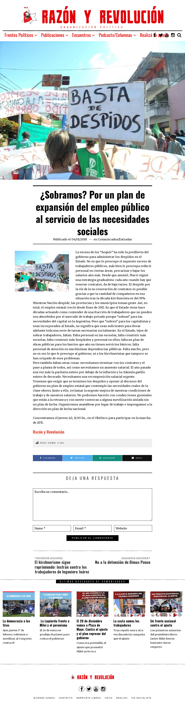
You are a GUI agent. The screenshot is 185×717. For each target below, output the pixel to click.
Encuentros (81, 34)
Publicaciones (52, 34)
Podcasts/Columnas (115, 34)
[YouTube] (167, 35)
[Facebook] (155, 35)
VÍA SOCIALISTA (141, 697)
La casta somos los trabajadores (126, 623)
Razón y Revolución (48, 432)
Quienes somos (44, 697)
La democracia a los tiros (16, 623)
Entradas (125, 239)
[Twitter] (161, 35)
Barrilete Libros (89, 697)
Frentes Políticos (19, 34)
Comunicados (108, 239)
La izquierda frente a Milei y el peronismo (54, 623)
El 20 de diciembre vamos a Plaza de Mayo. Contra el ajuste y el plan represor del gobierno (92, 629)
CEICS (109, 697)
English (122, 697)
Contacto (66, 697)
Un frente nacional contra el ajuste (163, 623)
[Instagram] (173, 35)
